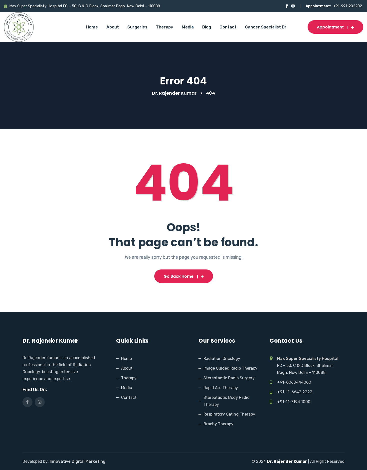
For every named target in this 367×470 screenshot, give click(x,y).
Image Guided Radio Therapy (230, 368)
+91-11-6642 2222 (294, 392)
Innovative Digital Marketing (77, 461)
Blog (206, 26)
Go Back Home (178, 276)
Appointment (330, 27)
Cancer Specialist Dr (266, 26)
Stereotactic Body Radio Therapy (226, 401)
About (112, 26)
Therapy (164, 26)
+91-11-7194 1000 (293, 401)
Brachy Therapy (218, 424)
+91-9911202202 (347, 6)
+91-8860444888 (294, 382)
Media (188, 26)
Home (92, 26)
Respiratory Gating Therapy (229, 414)
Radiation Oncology (221, 358)
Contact (227, 26)
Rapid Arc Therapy (220, 387)
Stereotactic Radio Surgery (229, 378)
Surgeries (137, 26)
